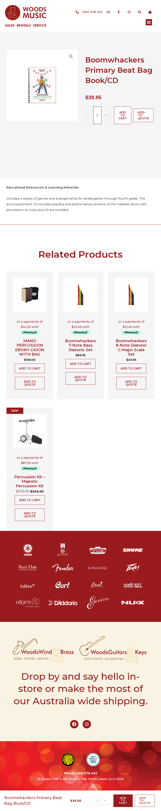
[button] (71, 56)
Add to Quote (143, 115)
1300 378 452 (86, 773)
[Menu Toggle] (149, 22)
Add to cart (122, 115)
